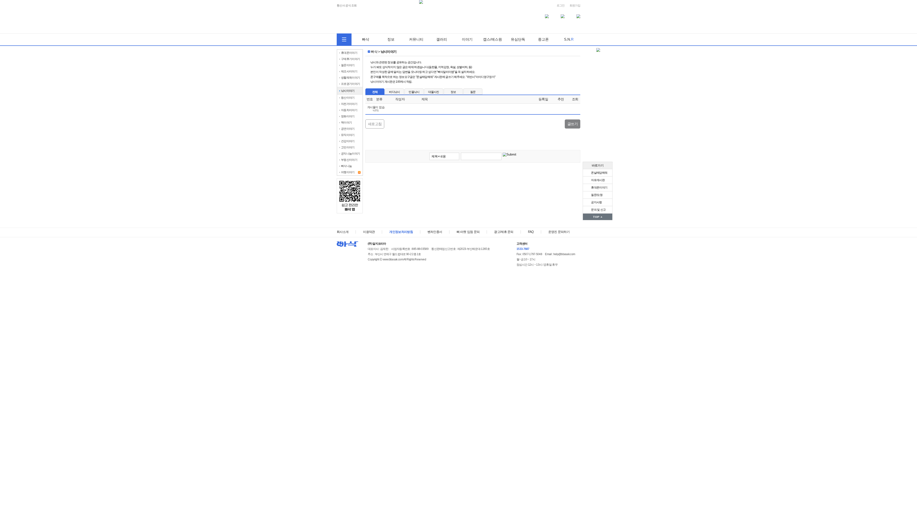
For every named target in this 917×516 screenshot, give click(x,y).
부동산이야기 (349, 159)
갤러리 (441, 39)
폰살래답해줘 (599, 172)
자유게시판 (598, 180)
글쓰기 (572, 124)
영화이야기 (348, 116)
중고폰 (543, 39)
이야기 (467, 39)
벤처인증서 (434, 232)
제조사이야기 (349, 71)
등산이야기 (348, 97)
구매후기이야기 (350, 59)
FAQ (531, 232)
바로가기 (597, 165)
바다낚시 (394, 92)
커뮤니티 (416, 39)
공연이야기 (348, 128)
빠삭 (365, 39)
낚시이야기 (348, 90)
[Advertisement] (472, 180)
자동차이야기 (349, 110)
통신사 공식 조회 (347, 5)
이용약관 (369, 232)
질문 (473, 92)
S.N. (569, 39)
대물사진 (433, 92)
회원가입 (575, 5)
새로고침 (375, 124)
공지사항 (596, 202)
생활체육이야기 (350, 77)
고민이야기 (348, 147)
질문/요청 (596, 195)
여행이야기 (348, 172)
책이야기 (346, 122)
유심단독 (518, 39)
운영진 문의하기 (559, 232)
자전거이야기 (349, 104)
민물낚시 (414, 92)
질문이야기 (348, 65)
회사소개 (342, 232)
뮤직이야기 (348, 135)
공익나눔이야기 (350, 153)
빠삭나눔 (346, 166)
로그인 (561, 5)
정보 (391, 39)
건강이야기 (348, 141)
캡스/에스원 (492, 39)
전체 (375, 92)
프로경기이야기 (350, 84)
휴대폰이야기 (599, 187)
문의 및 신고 (598, 209)
